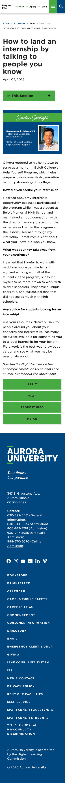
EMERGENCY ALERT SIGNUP (30, 646)
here (52, 374)
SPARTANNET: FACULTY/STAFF (32, 709)
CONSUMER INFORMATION (28, 622)
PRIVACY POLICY (21, 686)
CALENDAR (16, 591)
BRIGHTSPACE (18, 583)
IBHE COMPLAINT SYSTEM (28, 662)
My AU (32, 418)
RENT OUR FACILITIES (25, 694)
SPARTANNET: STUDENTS (27, 717)
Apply (32, 6)
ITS (9, 670)
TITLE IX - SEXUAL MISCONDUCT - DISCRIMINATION (22, 729)
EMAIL (12, 638)
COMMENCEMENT (21, 615)
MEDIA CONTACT (21, 678)
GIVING (13, 654)
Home (6, 23)
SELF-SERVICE (19, 701)
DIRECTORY (17, 630)
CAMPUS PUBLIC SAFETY (27, 599)
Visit (21, 6)
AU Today (19, 23)
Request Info (7, 6)
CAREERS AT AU (20, 607)
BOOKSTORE (17, 575)
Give (44, 6)
